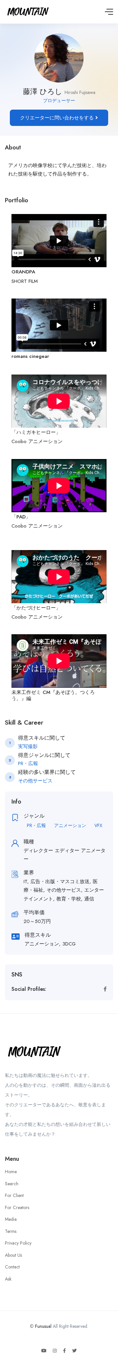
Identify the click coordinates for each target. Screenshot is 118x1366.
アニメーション (70, 825)
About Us (13, 1255)
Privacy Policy (18, 1243)
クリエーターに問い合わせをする (57, 117)
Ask (8, 1279)
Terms (10, 1231)
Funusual (43, 1326)
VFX (98, 825)
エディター (67, 850)
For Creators (17, 1207)
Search (11, 1183)
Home (11, 1171)
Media (11, 1219)
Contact (12, 1267)
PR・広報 (36, 825)
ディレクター (38, 850)
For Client (14, 1195)
